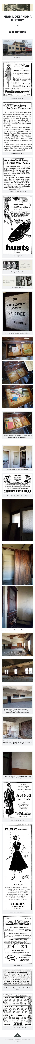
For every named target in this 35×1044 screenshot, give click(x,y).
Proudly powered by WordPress (12, 1039)
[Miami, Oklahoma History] (17, 7)
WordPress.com (17, 1041)
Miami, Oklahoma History (18, 18)
